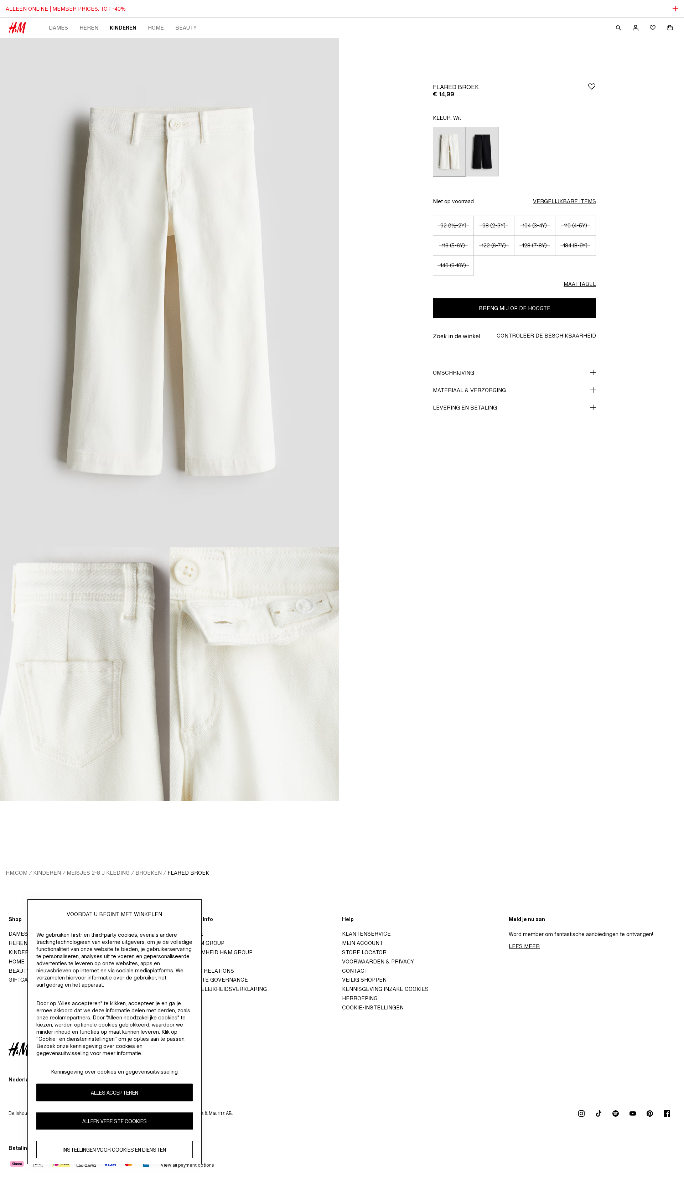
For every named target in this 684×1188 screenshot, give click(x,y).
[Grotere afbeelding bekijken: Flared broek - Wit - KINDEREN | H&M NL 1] (169, 292)
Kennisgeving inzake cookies (385, 989)
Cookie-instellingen (373, 1007)
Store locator (364, 952)
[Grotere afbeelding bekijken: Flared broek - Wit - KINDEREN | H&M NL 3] (254, 674)
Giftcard (22, 980)
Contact (355, 971)
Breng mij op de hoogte (514, 308)
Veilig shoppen (364, 980)
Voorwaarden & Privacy (378, 961)
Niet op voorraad (453, 201)
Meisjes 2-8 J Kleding (98, 873)
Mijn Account (362, 943)
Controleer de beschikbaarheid (546, 336)
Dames (58, 28)
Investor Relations (204, 971)
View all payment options (187, 1165)
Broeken (148, 873)
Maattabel (580, 284)
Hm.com (16, 873)
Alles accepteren (114, 1093)
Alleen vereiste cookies (114, 1121)
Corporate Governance (211, 980)
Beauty (186, 28)
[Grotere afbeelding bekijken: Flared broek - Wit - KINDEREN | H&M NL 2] (85, 674)
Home (156, 28)
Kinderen (123, 28)
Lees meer (524, 946)
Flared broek (188, 873)
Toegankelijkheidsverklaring (221, 989)
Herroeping (360, 998)
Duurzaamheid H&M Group (214, 952)
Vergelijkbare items (564, 201)
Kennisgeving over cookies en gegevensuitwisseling (114, 1072)
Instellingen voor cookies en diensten (114, 1150)
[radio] (449, 151)
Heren (88, 28)
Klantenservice (366, 934)
